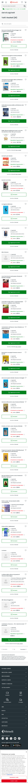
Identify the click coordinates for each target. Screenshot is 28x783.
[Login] (6, 2)
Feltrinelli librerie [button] (6, 668)
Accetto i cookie (14, 780)
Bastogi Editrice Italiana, (15, 256)
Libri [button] (3, 707)
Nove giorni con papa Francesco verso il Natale (12, 353)
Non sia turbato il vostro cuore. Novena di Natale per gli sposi (12, 476)
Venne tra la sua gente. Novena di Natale (12, 55)
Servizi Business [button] (6, 676)
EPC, (11, 35)
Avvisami (15, 46)
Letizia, (11, 135)
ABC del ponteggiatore (7, 600)
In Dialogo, (12, 59)
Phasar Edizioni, (13, 84)
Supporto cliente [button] (6, 680)
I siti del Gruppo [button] (6, 687)
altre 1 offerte (18, 346)
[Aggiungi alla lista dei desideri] (25, 30)
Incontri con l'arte (6, 180)
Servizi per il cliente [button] (7, 672)
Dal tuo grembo (6, 228)
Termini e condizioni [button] (7, 683)
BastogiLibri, (12, 231)
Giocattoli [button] (5, 718)
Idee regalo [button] (5, 726)
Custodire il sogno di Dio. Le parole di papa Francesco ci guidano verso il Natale (12, 302)
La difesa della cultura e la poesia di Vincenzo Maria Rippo (11, 575)
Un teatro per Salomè (7, 156)
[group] (14, 9)
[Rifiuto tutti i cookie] (26, 751)
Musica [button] (3, 710)
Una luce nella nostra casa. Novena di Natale (13, 402)
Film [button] (3, 714)
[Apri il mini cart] (25, 2)
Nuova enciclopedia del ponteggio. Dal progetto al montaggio (11, 30)
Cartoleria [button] (5, 722)
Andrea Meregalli (20, 504)
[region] (14, 766)
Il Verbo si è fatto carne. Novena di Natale (12, 426)
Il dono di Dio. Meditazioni (8, 526)
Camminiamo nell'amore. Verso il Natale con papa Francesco (13, 327)
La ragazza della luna (7, 204)
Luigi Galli (13, 33)
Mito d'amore (5, 252)
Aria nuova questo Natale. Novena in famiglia (13, 378)
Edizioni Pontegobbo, (14, 183)
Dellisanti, (12, 159)
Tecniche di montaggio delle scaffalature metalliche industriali (12, 80)
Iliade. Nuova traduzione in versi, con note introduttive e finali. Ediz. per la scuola (12, 131)
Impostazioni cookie (14, 777)
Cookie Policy (10, 774)
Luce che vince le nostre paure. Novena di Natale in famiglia (12, 277)
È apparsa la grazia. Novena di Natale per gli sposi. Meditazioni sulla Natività (13, 450)
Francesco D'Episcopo (16, 578)
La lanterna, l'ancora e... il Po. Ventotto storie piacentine (13, 624)
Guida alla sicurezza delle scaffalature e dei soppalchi (13, 105)
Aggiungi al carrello (15, 70)
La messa (4, 550)
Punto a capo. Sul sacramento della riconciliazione (11, 501)
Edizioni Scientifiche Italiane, (16, 579)
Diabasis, (12, 629)
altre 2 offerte (18, 150)
